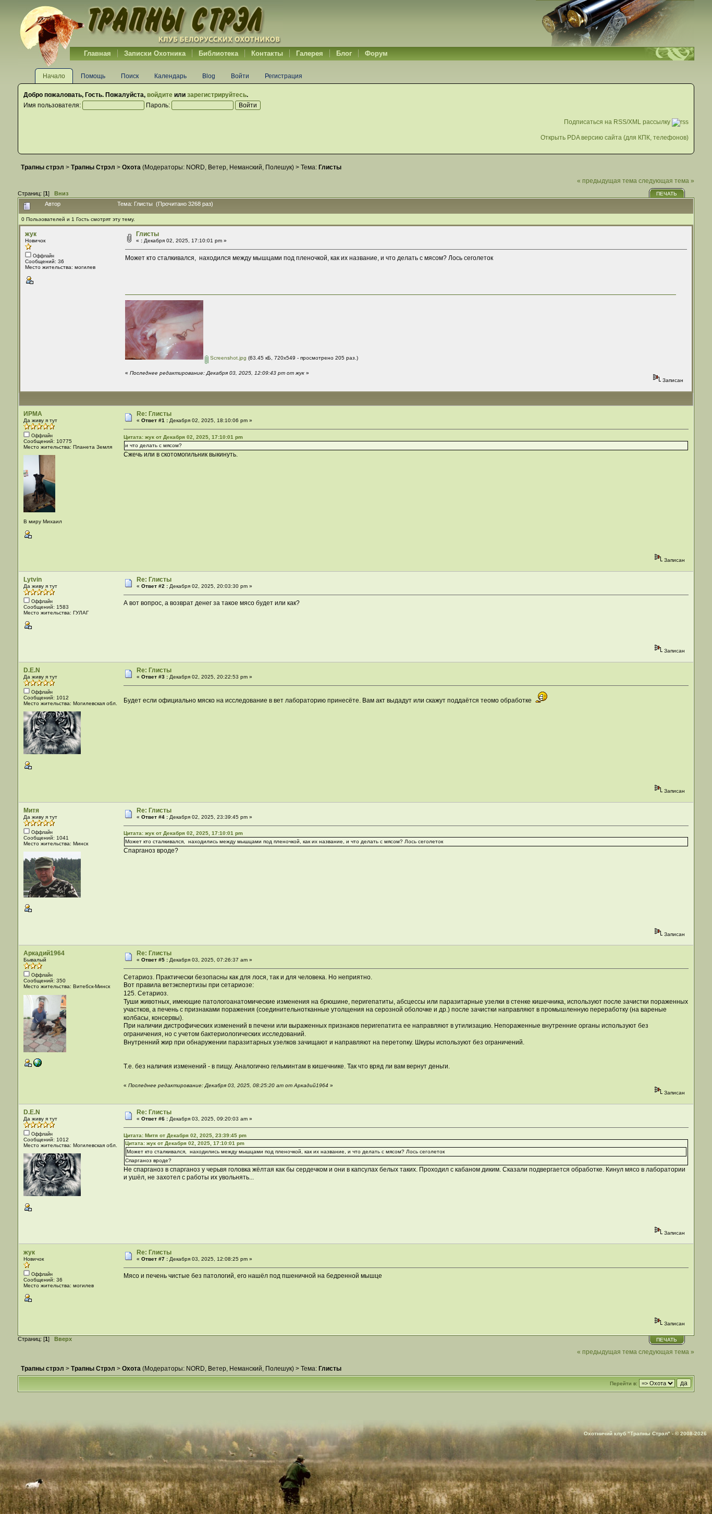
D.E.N (31, 670)
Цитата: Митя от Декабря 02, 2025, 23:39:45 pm (185, 1135)
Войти (240, 76)
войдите (160, 95)
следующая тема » (666, 180)
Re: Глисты (154, 413)
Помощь (93, 76)
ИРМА (32, 413)
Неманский (245, 167)
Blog (208, 76)
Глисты (147, 234)
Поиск (130, 76)
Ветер (217, 167)
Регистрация (283, 76)
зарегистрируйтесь (217, 95)
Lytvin (32, 579)
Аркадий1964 (44, 953)
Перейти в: (623, 1383)
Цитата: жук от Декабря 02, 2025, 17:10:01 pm (183, 437)
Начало (54, 76)
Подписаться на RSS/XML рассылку (618, 122)
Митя (31, 810)
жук (30, 234)
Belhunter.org (150, 23)
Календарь (170, 76)
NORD (195, 167)
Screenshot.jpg (227, 358)
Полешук (278, 167)
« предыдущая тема (607, 180)
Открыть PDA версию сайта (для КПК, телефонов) (615, 137)
